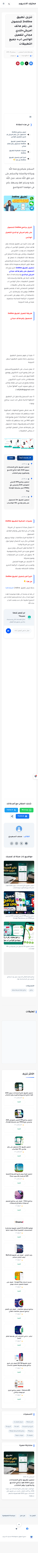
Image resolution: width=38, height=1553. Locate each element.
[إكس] (26, 63)
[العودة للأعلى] (19, 1524)
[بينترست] (18, 63)
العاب (16, 1426)
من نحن (22, 1516)
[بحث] (9, 4)
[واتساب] (22, 63)
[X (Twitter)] (21, 843)
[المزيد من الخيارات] (12, 816)
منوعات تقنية (19, 1435)
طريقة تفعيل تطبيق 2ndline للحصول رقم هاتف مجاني (16, 144)
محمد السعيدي (15, 837)
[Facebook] (26, 843)
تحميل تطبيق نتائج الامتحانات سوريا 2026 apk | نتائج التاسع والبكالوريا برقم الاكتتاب (21, 1482)
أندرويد (8, 1426)
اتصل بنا (33, 1516)
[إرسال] (8, 630)
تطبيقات (30, 1435)
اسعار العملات (18, 1422)
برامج (31, 990)
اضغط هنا (9, 588)
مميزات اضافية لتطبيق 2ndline (17, 152)
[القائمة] (4, 4)
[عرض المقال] (19, 203)
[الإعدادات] (35, 776)
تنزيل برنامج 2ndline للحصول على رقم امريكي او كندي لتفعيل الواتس (16, 134)
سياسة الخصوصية (8, 1516)
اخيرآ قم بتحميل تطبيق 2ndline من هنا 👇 (17, 159)
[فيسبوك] (31, 63)
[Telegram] (16, 1529)
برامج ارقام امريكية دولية (19, 990)
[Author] (19, 828)
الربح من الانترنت (27, 1426)
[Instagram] (16, 843)
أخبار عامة (29, 1422)
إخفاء (11, 458)
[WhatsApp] (12, 843)
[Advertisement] (15, 91)
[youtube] (11, 1529)
